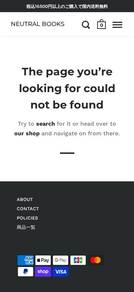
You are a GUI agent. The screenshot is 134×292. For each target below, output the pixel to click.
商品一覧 (26, 227)
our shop (27, 133)
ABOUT (25, 199)
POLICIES (27, 218)
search (45, 123)
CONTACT (28, 208)
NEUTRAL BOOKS (38, 23)
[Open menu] (117, 25)
